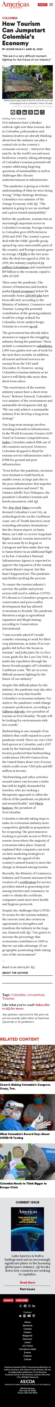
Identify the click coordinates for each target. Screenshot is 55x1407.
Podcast (27, 1312)
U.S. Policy (27, 1345)
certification (28, 882)
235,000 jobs (33, 295)
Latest (27, 1342)
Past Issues (27, 1289)
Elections (27, 1339)
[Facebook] (13, 112)
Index (6, 442)
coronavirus (35, 995)
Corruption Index (27, 1349)
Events (27, 1352)
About (27, 1322)
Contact (27, 1329)
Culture (27, 1359)
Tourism (8, 998)
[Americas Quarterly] (15, 5)
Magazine (27, 1335)
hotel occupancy (24, 291)
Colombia (9, 18)
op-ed (33, 326)
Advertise (27, 1325)
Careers (27, 1332)
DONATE (42, 5)
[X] (19, 112)
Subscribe (22, 1300)
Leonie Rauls (14, 49)
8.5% (24, 254)
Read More (27, 1282)
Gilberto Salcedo (13, 711)
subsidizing (44, 346)
